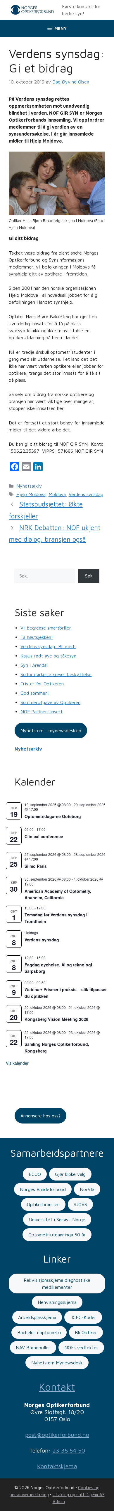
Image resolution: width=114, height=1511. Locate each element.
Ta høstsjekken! (36, 637)
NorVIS (87, 1189)
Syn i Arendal (33, 665)
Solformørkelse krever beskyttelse (55, 674)
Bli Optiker (86, 1332)
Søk (89, 575)
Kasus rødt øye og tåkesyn (48, 655)
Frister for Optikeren (42, 683)
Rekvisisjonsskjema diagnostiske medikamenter (57, 1283)
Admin (59, 1501)
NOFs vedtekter (81, 1347)
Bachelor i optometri (39, 1332)
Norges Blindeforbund (43, 1189)
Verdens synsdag (86, 494)
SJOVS (80, 1204)
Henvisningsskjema (57, 1302)
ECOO (35, 1174)
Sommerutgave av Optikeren (50, 702)
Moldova (57, 494)
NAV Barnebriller (33, 1347)
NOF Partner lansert (41, 711)
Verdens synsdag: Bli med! (48, 646)
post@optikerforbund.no (57, 1434)
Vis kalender (17, 1063)
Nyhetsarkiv (29, 485)
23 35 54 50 (68, 1450)
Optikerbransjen (43, 1204)
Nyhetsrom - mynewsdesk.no (50, 730)
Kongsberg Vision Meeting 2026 (56, 1019)
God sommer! (34, 693)
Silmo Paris (36, 866)
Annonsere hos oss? (40, 1115)
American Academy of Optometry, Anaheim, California (58, 894)
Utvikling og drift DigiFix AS (79, 1494)
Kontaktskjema (57, 1466)
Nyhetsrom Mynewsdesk (57, 1362)
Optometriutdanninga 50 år (57, 1234)
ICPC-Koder (83, 1317)
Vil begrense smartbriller (45, 627)
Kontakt (57, 1387)
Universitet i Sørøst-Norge (57, 1219)
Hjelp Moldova (31, 494)
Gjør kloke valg (70, 1174)
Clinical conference (44, 836)
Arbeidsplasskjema (37, 1317)
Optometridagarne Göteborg (53, 816)
